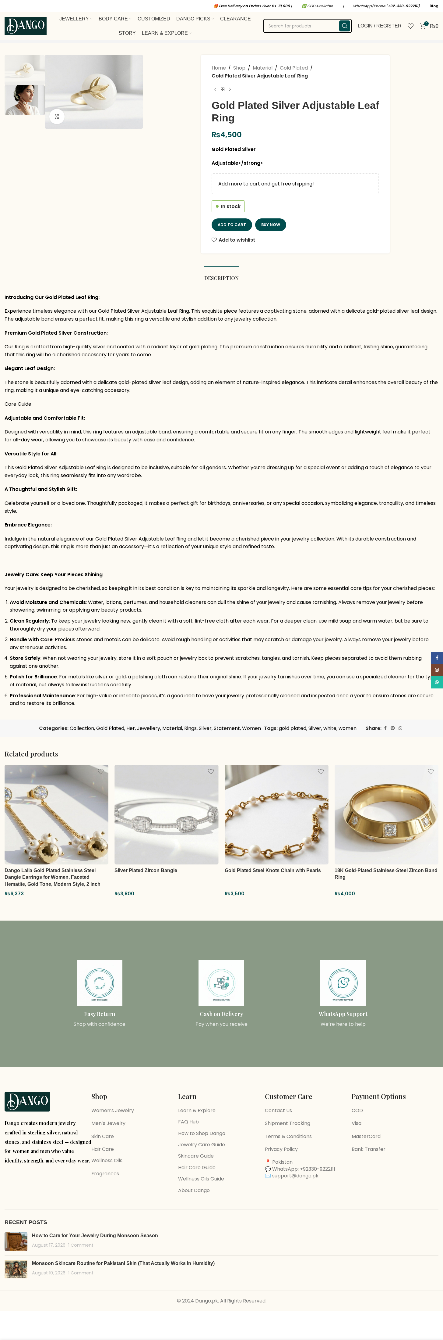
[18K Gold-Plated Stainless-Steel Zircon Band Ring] (386, 815)
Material (262, 67)
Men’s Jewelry (108, 1123)
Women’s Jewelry (112, 1110)
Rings (190, 728)
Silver (205, 728)
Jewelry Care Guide (201, 1144)
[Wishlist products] (411, 26)
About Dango (194, 1190)
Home (219, 67)
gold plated (292, 728)
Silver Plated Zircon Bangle (145, 870)
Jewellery (148, 728)
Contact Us (278, 1110)
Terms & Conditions (288, 1136)
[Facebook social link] (385, 728)
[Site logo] (26, 25)
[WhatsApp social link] (400, 728)
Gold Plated (294, 67)
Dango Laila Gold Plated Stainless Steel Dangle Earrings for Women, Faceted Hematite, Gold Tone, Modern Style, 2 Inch (52, 877)
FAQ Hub (188, 1121)
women (348, 728)
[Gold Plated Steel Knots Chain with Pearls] (277, 815)
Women (251, 728)
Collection (82, 728)
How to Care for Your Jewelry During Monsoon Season (95, 1235)
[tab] (221, 275)
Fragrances (105, 1173)
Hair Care (102, 1149)
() (403, 6)
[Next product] (230, 89)
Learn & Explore (197, 1110)
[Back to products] (222, 89)
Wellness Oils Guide (201, 1178)
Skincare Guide (196, 1155)
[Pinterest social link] (393, 728)
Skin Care (102, 1136)
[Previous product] (215, 89)
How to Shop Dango (201, 1133)
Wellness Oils (106, 1160)
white (329, 728)
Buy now (270, 225)
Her (130, 728)
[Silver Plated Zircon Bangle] (166, 815)
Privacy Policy (281, 1149)
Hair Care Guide (197, 1167)
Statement (227, 728)
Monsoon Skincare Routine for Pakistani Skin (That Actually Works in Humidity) (123, 1263)
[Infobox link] (100, 994)
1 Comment (80, 1245)
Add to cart (232, 225)
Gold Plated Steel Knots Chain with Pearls (273, 870)
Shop (239, 67)
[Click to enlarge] (57, 116)
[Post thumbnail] (16, 1241)
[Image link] (27, 1101)
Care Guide (18, 404)
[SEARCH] (344, 25)
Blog (434, 6)
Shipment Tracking (287, 1123)
